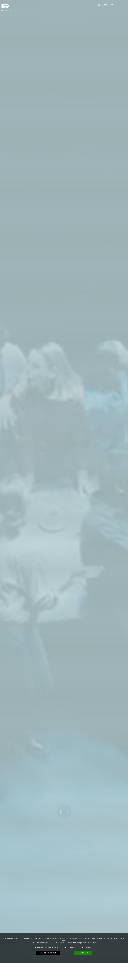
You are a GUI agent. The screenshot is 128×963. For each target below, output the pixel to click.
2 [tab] (119, 478)
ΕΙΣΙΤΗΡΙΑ (105, 5)
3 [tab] (119, 484)
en (117, 5)
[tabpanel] (64, 481)
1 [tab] (119, 474)
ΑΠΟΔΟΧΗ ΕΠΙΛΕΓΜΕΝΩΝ (48, 953)
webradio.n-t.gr (99, 5)
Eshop (112, 5)
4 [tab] (119, 489)
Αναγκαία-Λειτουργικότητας (47, 947)
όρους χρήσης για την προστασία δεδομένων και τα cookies (73, 942)
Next (124, 481)
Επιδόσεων (71, 947)
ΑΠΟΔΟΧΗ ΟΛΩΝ (83, 953)
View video (64, 811)
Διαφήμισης (88, 947)
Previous (115, 481)
